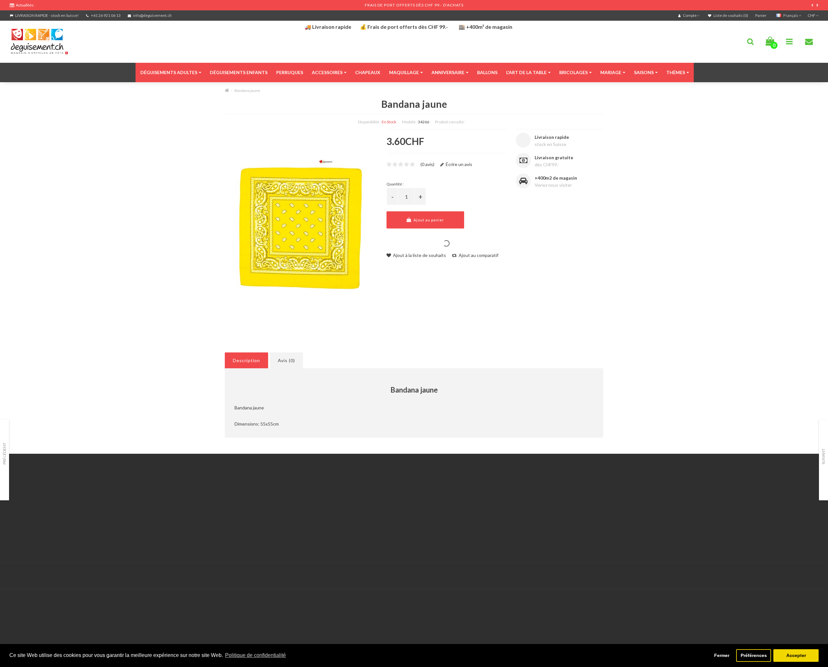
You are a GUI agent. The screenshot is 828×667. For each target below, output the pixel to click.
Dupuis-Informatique (329, 572)
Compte (290, 500)
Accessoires (327, 72)
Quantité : (395, 184)
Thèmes (675, 72)
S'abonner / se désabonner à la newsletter (597, 508)
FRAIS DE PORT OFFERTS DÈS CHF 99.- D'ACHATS (414, 5)
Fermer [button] (721, 655)
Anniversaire (447, 72)
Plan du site (567, 516)
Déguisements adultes (168, 72)
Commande (293, 516)
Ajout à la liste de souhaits (419, 255)
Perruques (289, 72)
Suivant (823, 456)
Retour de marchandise (305, 508)
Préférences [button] (754, 655)
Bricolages (573, 72)
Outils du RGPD (26, 492)
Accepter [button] (796, 655)
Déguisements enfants (238, 72)
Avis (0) (286, 360)
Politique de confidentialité (37, 540)
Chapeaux (367, 72)
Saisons (644, 72)
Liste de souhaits (299, 524)
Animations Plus (26, 500)
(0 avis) (427, 164)
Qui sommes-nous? (29, 508)
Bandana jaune (247, 90)
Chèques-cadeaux (573, 492)
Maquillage (404, 72)
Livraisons (20, 516)
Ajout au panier (428, 219)
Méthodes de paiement (33, 524)
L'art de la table (526, 72)
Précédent (4, 453)
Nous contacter (298, 492)
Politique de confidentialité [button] (255, 655)
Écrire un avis (458, 164)
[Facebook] (799, 576)
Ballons (487, 72)
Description (246, 360)
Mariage (610, 72)
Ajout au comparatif (478, 255)
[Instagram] (812, 576)
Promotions (567, 500)
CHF (812, 15)
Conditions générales (31, 532)
